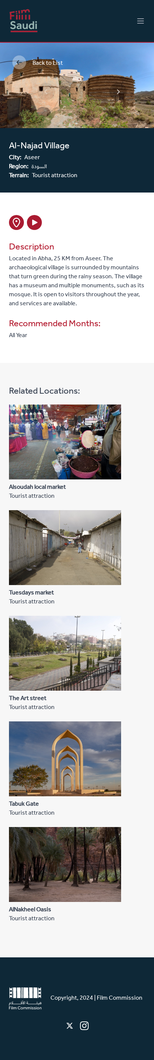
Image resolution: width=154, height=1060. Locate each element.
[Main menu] (140, 20)
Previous (39, 85)
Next (111, 85)
